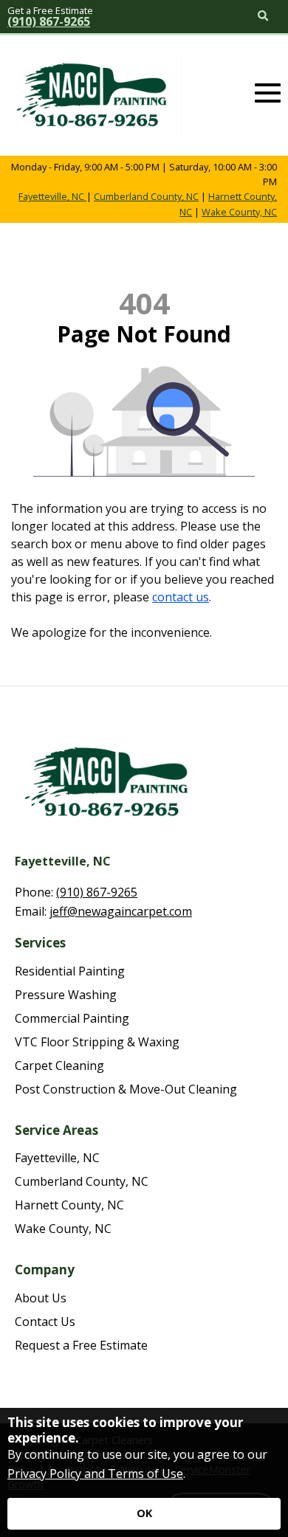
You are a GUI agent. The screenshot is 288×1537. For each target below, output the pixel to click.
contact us (180, 597)
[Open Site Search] (263, 16)
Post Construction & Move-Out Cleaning (126, 1089)
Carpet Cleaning (59, 1065)
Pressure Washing (66, 995)
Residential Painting (70, 971)
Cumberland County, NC (146, 196)
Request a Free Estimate (81, 1345)
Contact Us (45, 1321)
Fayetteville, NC (52, 196)
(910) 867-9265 (48, 21)
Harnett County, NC (69, 1205)
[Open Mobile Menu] (268, 93)
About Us (40, 1298)
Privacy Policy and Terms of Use (95, 1473)
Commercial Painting (72, 1018)
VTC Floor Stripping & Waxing (97, 1042)
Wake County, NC (239, 211)
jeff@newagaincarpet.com (120, 911)
